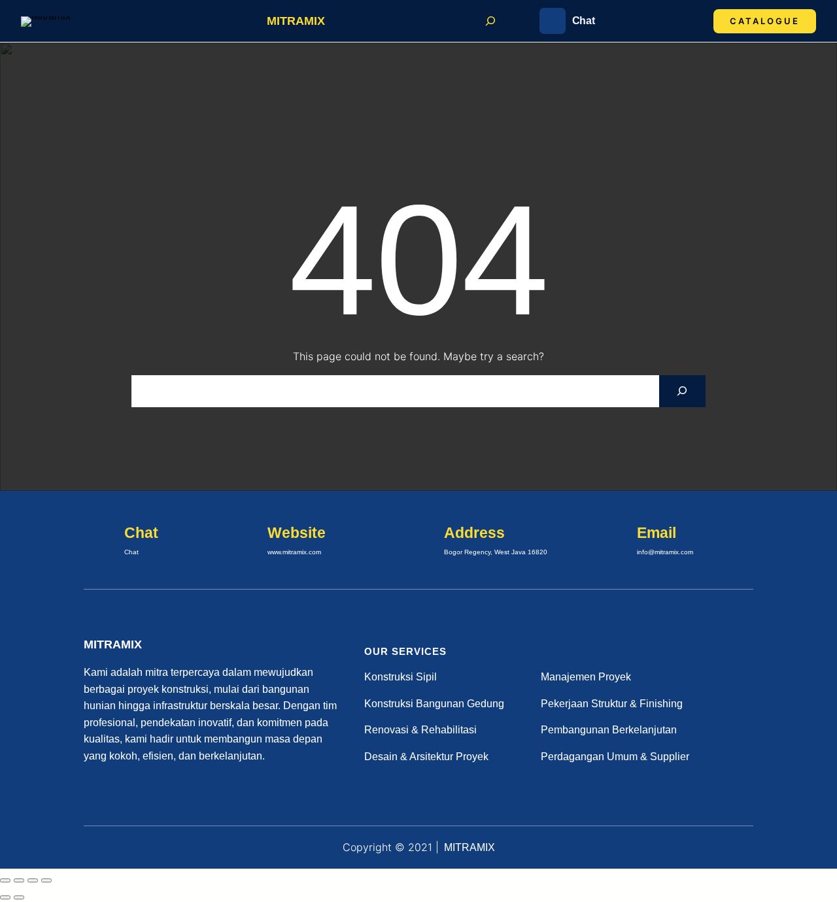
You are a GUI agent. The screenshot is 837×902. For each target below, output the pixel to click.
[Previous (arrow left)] (5, 897)
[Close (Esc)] (46, 880)
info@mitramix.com (665, 552)
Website (296, 532)
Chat (583, 20)
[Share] (32, 880)
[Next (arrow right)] (19, 897)
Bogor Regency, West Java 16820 (495, 552)
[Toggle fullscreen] (19, 880)
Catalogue (765, 21)
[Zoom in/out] (5, 880)
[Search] (682, 391)
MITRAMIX (296, 20)
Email (656, 532)
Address (474, 532)
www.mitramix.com (294, 552)
